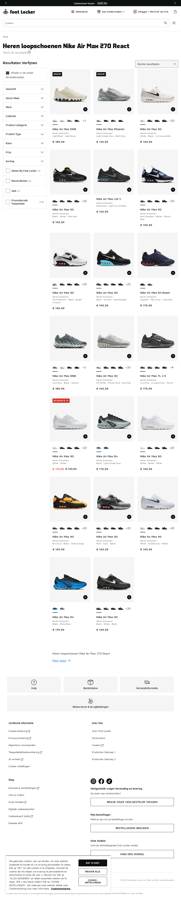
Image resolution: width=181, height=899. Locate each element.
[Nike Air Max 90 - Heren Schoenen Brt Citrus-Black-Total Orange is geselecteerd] (55, 528)
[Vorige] (6, 3)
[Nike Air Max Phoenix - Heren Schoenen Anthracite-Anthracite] (120, 121)
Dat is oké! (93, 862)
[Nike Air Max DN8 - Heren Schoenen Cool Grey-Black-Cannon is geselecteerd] (55, 368)
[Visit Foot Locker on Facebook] (101, 781)
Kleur (9, 143)
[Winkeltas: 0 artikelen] (175, 11)
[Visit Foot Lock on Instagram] (93, 781)
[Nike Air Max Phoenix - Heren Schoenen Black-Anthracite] (106, 121)
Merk (9, 107)
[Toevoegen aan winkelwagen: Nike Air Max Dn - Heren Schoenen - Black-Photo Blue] (85, 597)
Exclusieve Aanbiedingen (22, 787)
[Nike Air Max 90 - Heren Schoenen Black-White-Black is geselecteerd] (98, 609)
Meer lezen (59, 660)
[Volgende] (175, 3)
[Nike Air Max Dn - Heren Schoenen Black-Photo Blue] (106, 448)
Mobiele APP (15, 823)
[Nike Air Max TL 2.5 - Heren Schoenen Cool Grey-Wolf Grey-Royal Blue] (157, 368)
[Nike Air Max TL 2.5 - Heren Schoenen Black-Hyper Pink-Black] (150, 368)
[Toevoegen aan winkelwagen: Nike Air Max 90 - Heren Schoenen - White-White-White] (173, 436)
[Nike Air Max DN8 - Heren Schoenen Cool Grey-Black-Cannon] (69, 121)
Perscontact (98, 737)
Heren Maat (12, 98)
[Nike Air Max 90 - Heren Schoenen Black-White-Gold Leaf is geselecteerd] (55, 201)
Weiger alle (92, 871)
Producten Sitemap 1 (103, 752)
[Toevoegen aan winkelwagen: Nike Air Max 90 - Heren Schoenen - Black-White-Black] (129, 597)
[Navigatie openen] (174, 22)
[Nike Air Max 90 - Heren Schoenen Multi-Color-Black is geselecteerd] (98, 528)
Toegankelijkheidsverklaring (23, 752)
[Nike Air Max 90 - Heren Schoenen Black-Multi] (150, 121)
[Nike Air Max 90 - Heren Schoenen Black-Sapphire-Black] (157, 121)
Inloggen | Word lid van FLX (153, 11)
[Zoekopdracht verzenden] (166, 23)
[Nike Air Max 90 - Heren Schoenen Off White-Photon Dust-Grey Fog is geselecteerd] (98, 368)
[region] (90, 3)
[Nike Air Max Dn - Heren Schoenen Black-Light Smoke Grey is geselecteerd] (98, 448)
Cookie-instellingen (19, 766)
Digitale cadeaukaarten (21, 809)
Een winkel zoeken (15, 77)
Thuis (5, 36)
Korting (10, 161)
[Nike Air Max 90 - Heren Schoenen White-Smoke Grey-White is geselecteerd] (142, 528)
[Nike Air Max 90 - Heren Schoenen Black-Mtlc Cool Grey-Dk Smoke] (164, 121)
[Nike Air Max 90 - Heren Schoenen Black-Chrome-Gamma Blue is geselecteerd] (98, 284)
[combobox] (86, 23)
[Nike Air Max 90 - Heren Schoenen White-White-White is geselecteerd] (142, 448)
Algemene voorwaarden (22, 745)
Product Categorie (16, 125)
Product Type (13, 134)
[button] (29, 52)
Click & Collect (16, 794)
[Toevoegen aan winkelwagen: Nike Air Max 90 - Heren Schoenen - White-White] (85, 436)
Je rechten (14, 759)
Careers (96, 745)
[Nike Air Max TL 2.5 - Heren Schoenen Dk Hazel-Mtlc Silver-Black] (164, 368)
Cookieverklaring (17, 730)
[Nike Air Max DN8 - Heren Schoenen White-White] (62, 121)
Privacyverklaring (18, 737)
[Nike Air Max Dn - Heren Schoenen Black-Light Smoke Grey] (62, 609)
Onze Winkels (15, 801)
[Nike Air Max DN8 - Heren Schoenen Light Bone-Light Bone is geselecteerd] (55, 121)
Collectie (11, 116)
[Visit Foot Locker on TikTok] (109, 781)
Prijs (8, 152)
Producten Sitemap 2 (104, 759)
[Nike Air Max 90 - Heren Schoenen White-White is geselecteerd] (55, 448)
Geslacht (11, 88)
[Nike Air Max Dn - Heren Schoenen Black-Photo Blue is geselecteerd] (55, 609)
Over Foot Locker (101, 730)
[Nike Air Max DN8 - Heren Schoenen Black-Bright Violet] (77, 121)
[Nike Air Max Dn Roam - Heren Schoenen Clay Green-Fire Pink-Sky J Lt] (150, 284)
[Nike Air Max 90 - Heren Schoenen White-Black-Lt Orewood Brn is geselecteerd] (142, 121)
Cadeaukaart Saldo (19, 816)
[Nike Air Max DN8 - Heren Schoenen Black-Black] (77, 368)
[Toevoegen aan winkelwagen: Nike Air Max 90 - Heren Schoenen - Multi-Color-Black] (129, 517)
